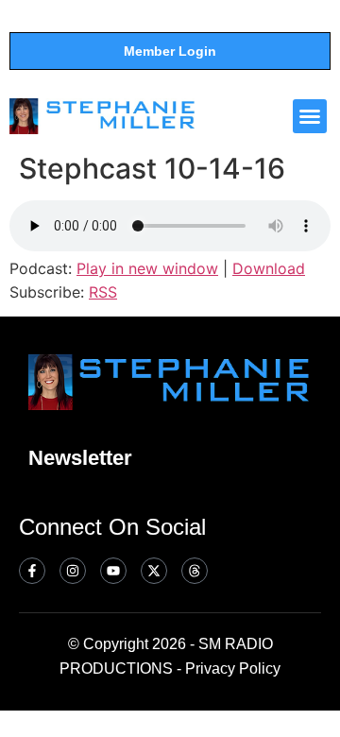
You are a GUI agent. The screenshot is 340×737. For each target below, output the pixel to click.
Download (268, 268)
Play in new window (147, 268)
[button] (310, 116)
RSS (103, 292)
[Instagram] (73, 570)
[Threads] (194, 570)
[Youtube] (113, 570)
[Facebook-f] (32, 570)
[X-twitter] (154, 570)
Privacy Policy (232, 668)
